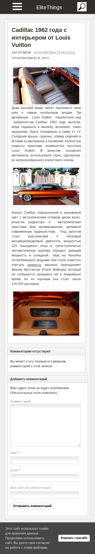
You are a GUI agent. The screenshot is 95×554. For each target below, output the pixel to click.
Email (14, 470)
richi (27, 52)
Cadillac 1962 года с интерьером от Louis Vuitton (41, 37)
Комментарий (20, 401)
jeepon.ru (34, 265)
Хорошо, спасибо (74, 538)
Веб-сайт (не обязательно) (30, 488)
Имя (13, 453)
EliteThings (49, 7)
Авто (45, 58)
